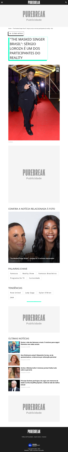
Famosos (14, 273)
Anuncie (44, 437)
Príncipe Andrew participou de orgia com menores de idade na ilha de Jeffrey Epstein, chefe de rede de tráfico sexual (40, 383)
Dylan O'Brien (45, 293)
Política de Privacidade (27, 437)
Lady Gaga (29, 293)
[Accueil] (34, 2)
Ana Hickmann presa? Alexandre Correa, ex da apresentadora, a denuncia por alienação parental (38, 356)
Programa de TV (17, 278)
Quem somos (37, 437)
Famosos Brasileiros (48, 273)
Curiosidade (34, 278)
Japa (12, 297)
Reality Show (28, 273)
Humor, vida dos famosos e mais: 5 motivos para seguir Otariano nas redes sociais (40, 343)
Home (9, 28)
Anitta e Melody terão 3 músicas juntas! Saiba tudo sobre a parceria (39, 369)
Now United (15, 293)
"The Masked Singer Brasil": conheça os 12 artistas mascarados (32, 258)
